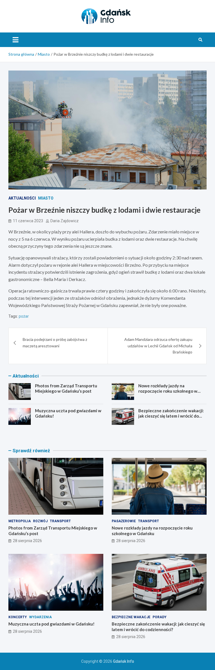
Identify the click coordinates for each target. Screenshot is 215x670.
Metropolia (19, 521)
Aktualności (22, 198)
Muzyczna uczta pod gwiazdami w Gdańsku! (51, 623)
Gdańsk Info (123, 661)
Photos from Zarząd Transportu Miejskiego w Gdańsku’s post (66, 388)
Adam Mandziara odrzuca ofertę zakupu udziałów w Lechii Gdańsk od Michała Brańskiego (158, 345)
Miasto (45, 198)
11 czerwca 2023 (28, 221)
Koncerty (17, 617)
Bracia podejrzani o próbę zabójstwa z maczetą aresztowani (55, 342)
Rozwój (40, 521)
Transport (60, 521)
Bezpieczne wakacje (131, 617)
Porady (160, 617)
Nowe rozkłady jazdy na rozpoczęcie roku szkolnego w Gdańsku (167, 391)
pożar (24, 316)
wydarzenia (40, 617)
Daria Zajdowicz (64, 221)
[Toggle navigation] (15, 39)
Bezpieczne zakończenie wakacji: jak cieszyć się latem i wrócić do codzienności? (171, 416)
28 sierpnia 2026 (27, 540)
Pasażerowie (124, 521)
